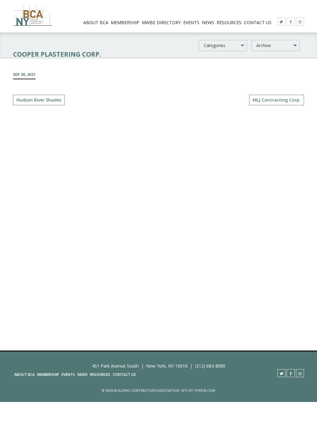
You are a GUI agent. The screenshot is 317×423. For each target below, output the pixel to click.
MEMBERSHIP (125, 22)
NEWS (208, 22)
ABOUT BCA (95, 22)
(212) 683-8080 (210, 366)
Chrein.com (204, 390)
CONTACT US (257, 22)
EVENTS (191, 22)
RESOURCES (229, 22)
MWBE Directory (161, 22)
